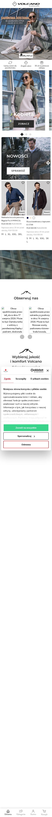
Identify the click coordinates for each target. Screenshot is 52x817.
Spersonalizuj (24, 436)
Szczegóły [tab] (21, 379)
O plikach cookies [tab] (39, 379)
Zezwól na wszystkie (26, 427)
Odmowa (26, 444)
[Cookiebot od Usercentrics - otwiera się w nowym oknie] (32, 371)
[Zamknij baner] (48, 371)
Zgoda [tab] (7, 379)
